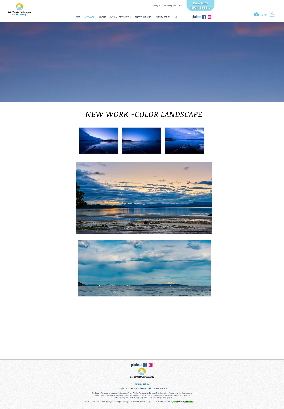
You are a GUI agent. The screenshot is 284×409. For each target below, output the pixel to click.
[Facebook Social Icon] (204, 17)
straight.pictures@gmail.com (166, 5)
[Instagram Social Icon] (209, 17)
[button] (272, 14)
